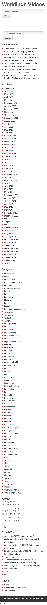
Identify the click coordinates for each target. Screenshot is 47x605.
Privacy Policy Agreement (15, 588)
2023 (2, 603)
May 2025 (8, 130)
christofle (8, 338)
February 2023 (10, 174)
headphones (9, 398)
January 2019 (10, 236)
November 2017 (11, 251)
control (7, 353)
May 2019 (8, 233)
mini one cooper (11, 427)
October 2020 (10, 219)
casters (7, 321)
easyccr (7, 572)
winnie (7, 487)
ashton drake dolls (12, 282)
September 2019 (11, 228)
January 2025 (10, 139)
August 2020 (9, 222)
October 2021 (10, 201)
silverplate (8, 469)
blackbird (8, 300)
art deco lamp (10, 279)
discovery (8, 359)
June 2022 (8, 186)
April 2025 (8, 133)
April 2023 (8, 168)
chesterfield (9, 330)
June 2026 (8, 91)
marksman (9, 424)
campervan (9, 315)
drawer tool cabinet (12, 362)
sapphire (8, 460)
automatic (8, 285)
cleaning (7, 344)
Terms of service (11, 591)
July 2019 (8, 230)
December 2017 (11, 248)
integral (7, 413)
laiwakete (8, 418)
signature (8, 466)
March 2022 (9, 192)
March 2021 (9, 210)
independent (9, 407)
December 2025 (11, 109)
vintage (7, 481)
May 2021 (8, 207)
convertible (9, 356)
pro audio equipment (13, 448)
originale (7, 436)
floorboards (9, 383)
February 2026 (10, 103)
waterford (8, 484)
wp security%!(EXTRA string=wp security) (22, 566)
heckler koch (9, 401)
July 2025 (8, 124)
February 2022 (10, 195)
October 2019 (10, 225)
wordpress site (10, 569)
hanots (7, 392)
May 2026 (8, 94)
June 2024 (8, 148)
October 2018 (10, 242)
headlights (8, 395)
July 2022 (8, 183)
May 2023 (8, 165)
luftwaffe (7, 421)
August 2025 (9, 121)
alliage (7, 276)
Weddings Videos (23, 4)
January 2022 (10, 198)
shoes (7, 463)
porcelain (8, 445)
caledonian (8, 312)
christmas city (10, 333)
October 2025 (10, 115)
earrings (7, 368)
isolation (7, 416)
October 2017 (10, 254)
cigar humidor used (12, 341)
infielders (8, 410)
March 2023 (9, 171)
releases (8, 457)
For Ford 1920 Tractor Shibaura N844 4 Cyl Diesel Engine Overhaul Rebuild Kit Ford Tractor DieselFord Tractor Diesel (22, 57)
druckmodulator (11, 365)
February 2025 (10, 136)
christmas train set (12, 335)
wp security (9, 557)
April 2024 (8, 150)
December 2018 (11, 239)
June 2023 (8, 162)
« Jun (4, 527)
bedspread (8, 297)
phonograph (9, 442)
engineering (9, 374)
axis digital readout (12, 288)
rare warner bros (11, 454)
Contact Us (9, 585)
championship (10, 324)
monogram (9, 430)
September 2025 (11, 118)
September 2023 (11, 156)
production (8, 451)
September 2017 (11, 257)
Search (7, 16)
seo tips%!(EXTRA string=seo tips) (19, 536)
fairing (6, 380)
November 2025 (11, 112)
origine (7, 439)
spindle (7, 472)
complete (8, 350)
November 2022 (11, 180)
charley (7, 327)
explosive (8, 377)
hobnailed (8, 404)
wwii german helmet (12, 493)
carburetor (8, 318)
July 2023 (8, 159)
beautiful (7, 294)
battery (7, 291)
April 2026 (8, 97)
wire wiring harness (12, 490)
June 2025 (8, 127)
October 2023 (10, 153)
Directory (8, 599)
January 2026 (10, 106)
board (6, 303)
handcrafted (9, 389)
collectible (8, 347)
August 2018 (9, 245)
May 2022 (8, 189)
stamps (7, 475)
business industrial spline (15, 309)
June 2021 (8, 204)
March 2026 (9, 100)
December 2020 (11, 216)
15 (16, 514)
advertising (9, 273)
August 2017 (9, 260)
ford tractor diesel (11, 386)
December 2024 (11, 142)
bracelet (7, 306)
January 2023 (10, 177)
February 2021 (10, 213)
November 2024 (11, 145)
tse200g (7, 575)
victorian (7, 478)
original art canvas (12, 433)
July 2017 (8, 263)
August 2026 (9, 88)
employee (8, 371)
